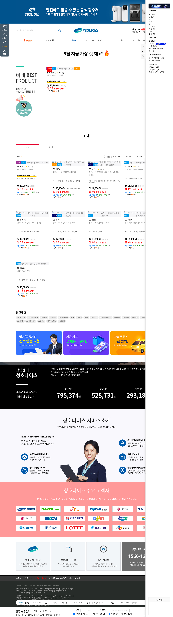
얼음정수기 (152, 17)
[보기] (129, 614)
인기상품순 (119, 156)
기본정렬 (108, 156)
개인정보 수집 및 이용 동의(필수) (87, 614)
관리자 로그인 (74, 578)
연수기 (151, 24)
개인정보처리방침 (39, 578)
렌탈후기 (152, 41)
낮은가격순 (141, 156)
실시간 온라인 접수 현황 (156, 58)
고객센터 (121, 40)
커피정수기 (152, 14)
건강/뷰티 (152, 34)
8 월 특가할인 (51, 40)
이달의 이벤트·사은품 (145, 40)
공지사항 (152, 51)
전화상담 (4, 38)
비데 (51, 147)
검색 (60, 30)
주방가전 (152, 29)
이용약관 (26, 578)
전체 (27, 147)
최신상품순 (130, 156)
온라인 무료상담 (98, 40)
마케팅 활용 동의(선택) (119, 614)
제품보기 (74, 40)
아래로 (143, 56)
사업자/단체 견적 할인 (156, 48)
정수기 (151, 19)
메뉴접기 (143, 46)
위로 (4, 52)
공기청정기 (152, 26)
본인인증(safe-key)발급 (58, 578)
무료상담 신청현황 (154, 60)
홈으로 (18, 578)
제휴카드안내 (153, 46)
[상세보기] (103, 614)
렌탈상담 (4, 30)
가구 (150, 31)
